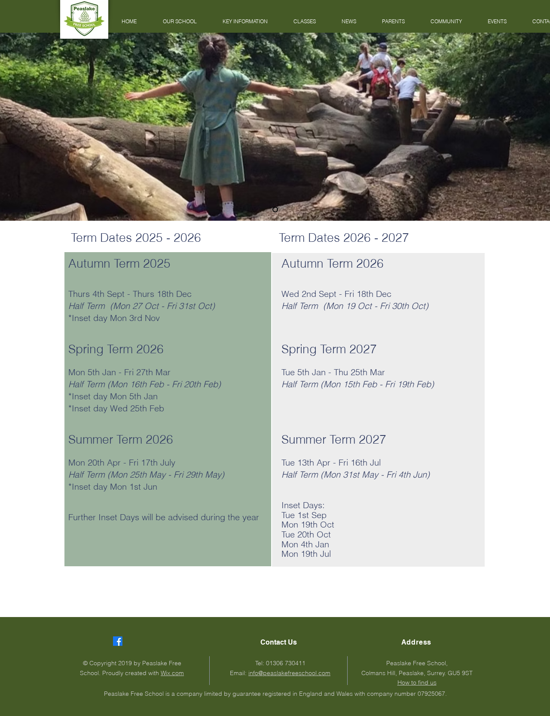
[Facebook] (117, 641)
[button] (180, 21)
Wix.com (172, 673)
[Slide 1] (275, 210)
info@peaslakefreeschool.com (289, 673)
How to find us (417, 682)
